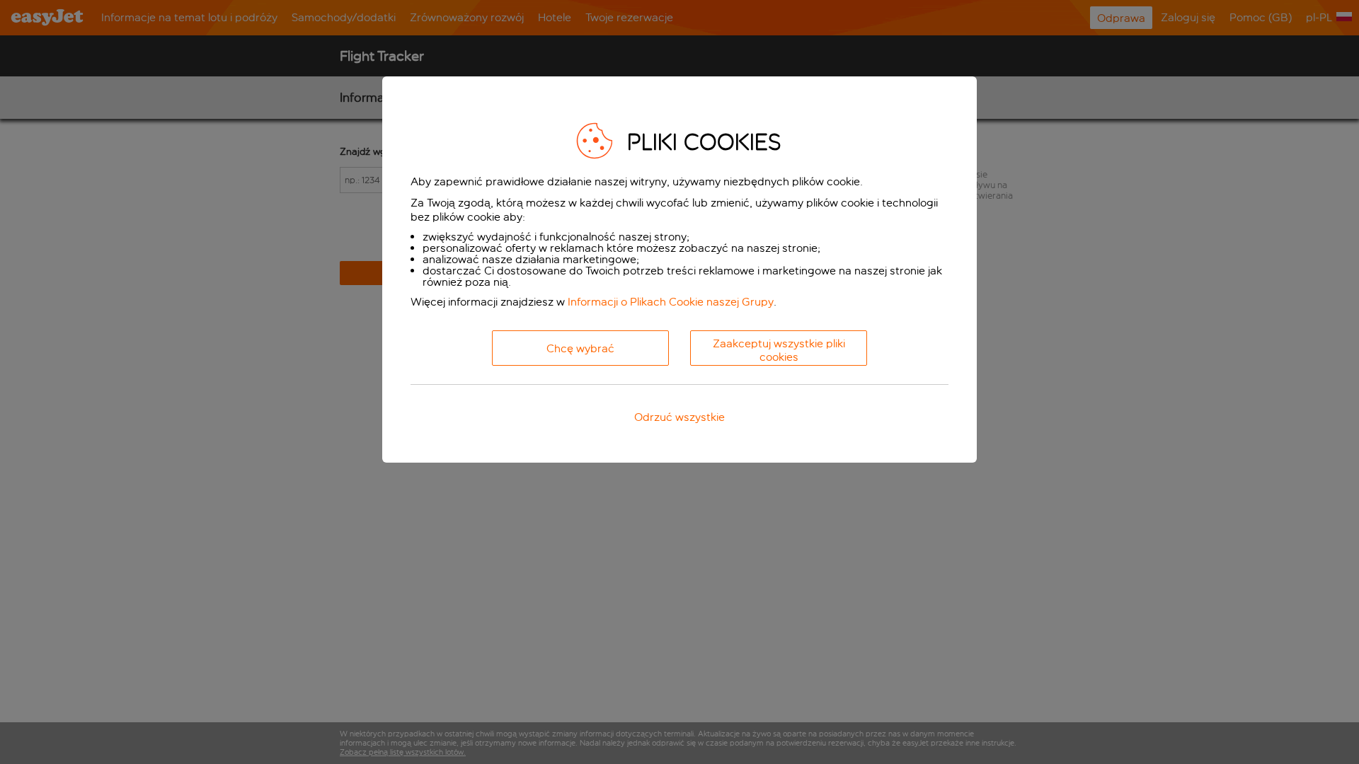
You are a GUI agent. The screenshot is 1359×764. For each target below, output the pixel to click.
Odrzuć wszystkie (679, 417)
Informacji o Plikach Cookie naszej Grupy (671, 301)
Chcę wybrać (580, 348)
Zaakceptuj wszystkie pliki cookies (779, 350)
